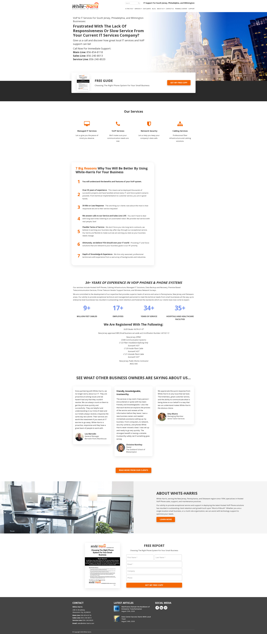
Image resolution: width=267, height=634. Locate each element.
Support (191, 9)
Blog (154, 9)
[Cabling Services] (180, 133)
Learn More (166, 519)
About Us (160, 9)
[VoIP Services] (118, 133)
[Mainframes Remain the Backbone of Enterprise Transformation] (116, 609)
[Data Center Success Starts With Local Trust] (116, 619)
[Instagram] (165, 607)
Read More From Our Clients (133, 470)
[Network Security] (149, 133)
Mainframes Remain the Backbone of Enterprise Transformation (136, 608)
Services (138, 9)
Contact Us (170, 9)
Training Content (181, 9)
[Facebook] (157, 607)
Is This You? (129, 9)
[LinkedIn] (161, 607)
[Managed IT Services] (87, 133)
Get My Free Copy (178, 82)
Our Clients (147, 9)
